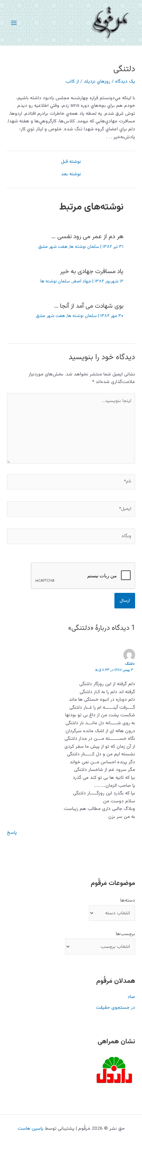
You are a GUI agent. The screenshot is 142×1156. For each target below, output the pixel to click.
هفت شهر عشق (53, 246)
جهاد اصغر (81, 281)
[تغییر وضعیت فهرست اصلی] (14, 23)
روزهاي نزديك (97, 81)
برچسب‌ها (125, 934)
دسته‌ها (127, 900)
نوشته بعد (71, 174)
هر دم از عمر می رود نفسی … (87, 237)
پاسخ (12, 832)
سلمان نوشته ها (84, 246)
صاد (131, 996)
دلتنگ (130, 664)
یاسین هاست (30, 1128)
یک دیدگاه (125, 81)
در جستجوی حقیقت (115, 1007)
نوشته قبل (71, 161)
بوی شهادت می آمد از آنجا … (88, 306)
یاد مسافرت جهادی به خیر (91, 272)
